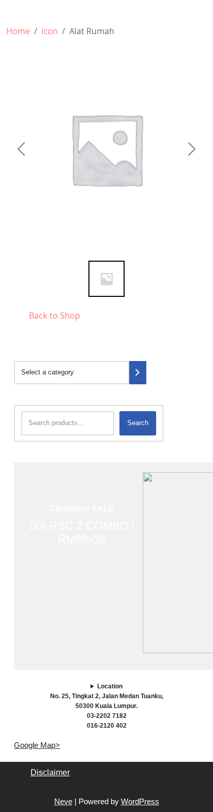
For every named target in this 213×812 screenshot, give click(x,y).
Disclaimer (50, 772)
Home (18, 31)
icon (49, 31)
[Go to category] (137, 372)
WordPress (140, 801)
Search (137, 423)
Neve (63, 801)
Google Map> (37, 745)
